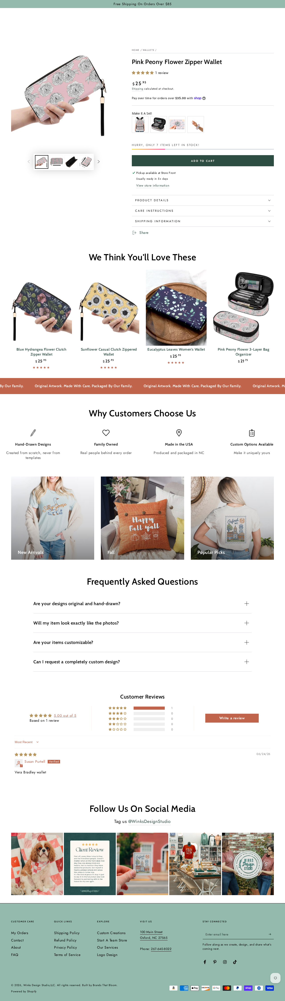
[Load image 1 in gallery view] (41, 162)
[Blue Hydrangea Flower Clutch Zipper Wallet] (41, 308)
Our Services (107, 947)
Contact (17, 940)
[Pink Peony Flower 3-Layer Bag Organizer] (243, 308)
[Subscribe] (271, 934)
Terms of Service (67, 954)
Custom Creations (111, 932)
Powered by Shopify (24, 991)
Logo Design (107, 954)
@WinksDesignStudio (149, 821)
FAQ (14, 954)
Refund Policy (65, 940)
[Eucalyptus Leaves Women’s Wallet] (176, 308)
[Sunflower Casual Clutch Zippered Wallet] (109, 308)
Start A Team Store (112, 940)
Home (135, 50)
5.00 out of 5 (65, 715)
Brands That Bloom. (105, 985)
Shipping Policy (67, 932)
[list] (142, 444)
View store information (152, 185)
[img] (26, 754)
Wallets (148, 50)
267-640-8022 (161, 949)
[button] (143, 72)
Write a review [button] (232, 718)
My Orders (19, 932)
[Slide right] (99, 162)
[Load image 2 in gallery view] (56, 162)
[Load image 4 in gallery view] (85, 162)
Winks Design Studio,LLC (39, 985)
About (16, 947)
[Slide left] (29, 162)
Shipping (137, 89)
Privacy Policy (65, 947)
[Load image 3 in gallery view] (71, 162)
